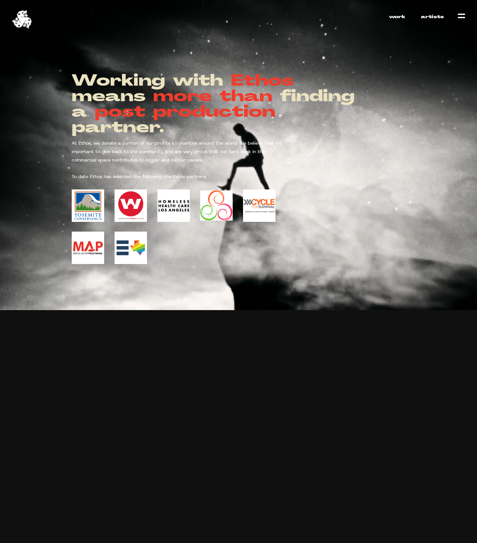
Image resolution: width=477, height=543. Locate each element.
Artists (432, 17)
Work (397, 17)
